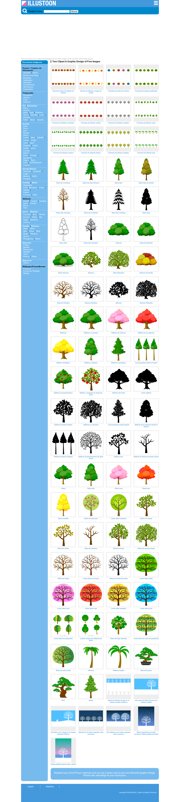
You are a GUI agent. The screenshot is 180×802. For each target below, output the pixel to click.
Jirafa (34, 145)
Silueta (26, 273)
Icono (25, 212)
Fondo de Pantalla (31, 271)
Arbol (25, 112)
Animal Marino (29, 169)
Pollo (25, 162)
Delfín (34, 176)
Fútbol (26, 245)
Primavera (27, 95)
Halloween (27, 80)
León (25, 143)
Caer (25, 100)
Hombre (33, 234)
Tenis (25, 254)
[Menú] (156, 4)
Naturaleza (32, 106)
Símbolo (34, 212)
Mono (25, 135)
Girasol (26, 110)
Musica (26, 256)
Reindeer (27, 78)
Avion (25, 203)
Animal (25, 124)
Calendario (28, 89)
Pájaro (26, 160)
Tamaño (34, 115)
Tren (25, 208)
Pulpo (25, 174)
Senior (26, 236)
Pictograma (28, 239)
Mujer (25, 234)
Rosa (25, 108)
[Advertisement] (90, 37)
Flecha (42, 214)
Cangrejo (37, 171)
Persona (35, 226)
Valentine (27, 82)
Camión (34, 201)
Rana (25, 155)
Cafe (35, 195)
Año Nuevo (28, 87)
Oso (25, 130)
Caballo (40, 137)
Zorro (33, 148)
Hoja (32, 112)
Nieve (32, 120)
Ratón (26, 153)
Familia (25, 226)
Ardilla (26, 148)
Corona (26, 217)
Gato (25, 126)
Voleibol (26, 252)
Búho (33, 160)
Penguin (27, 179)
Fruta (25, 187)
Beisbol (26, 247)
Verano (26, 97)
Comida (26, 182)
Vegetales (27, 185)
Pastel (26, 192)
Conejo (26, 151)
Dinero (26, 263)
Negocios (27, 260)
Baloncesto (28, 249)
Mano (37, 239)
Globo (34, 217)
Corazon (27, 214)
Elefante (27, 145)
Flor (24, 106)
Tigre (32, 143)
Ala (40, 217)
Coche (26, 201)
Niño (25, 231)
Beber (34, 182)
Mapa (25, 220)
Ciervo (26, 140)
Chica (31, 231)
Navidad (27, 73)
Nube (25, 120)
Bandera (34, 220)
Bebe (25, 228)
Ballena (26, 176)
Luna (42, 115)
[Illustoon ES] (39, 5)
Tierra (25, 115)
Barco (25, 205)
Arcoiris (40, 120)
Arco (35, 214)
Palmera (39, 112)
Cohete (33, 203)
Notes (34, 256)
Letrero (26, 222)
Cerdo (26, 137)
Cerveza (27, 195)
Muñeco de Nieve (31, 75)
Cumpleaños (28, 84)
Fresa (41, 187)
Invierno (26, 102)
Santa (35, 73)
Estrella (26, 117)
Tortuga (33, 155)
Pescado (27, 171)
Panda (26, 133)
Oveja (33, 140)
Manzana (33, 187)
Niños (32, 228)
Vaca (33, 137)
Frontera (27, 269)
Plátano (26, 190)
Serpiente (27, 158)
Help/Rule (50, 787)
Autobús (42, 201)
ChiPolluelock (35, 162)
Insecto (26, 165)
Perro (25, 128)
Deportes (26, 243)
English (31, 787)
